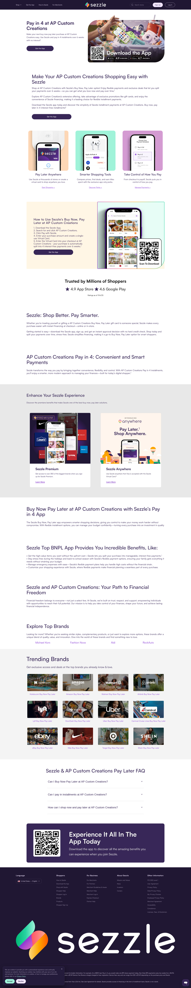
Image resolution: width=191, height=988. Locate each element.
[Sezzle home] (95, 4)
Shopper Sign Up (62, 905)
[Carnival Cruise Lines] (148, 709)
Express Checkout (93, 898)
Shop (17, 5)
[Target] (113, 736)
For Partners (91, 884)
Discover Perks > (95, 187)
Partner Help (91, 901)
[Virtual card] (48, 151)
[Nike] (78, 736)
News (119, 884)
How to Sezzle (43, 5)
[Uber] (113, 709)
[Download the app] (95, 843)
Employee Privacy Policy (155, 898)
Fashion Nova (78, 642)
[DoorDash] (78, 709)
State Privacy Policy (154, 891)
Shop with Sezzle (62, 887)
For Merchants (57, 5)
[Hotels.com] (42, 682)
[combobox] (142, 5)
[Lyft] (42, 709)
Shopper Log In (61, 894)
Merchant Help (92, 891)
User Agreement (152, 884)
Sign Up (157, 5)
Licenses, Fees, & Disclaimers (157, 912)
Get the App (30, 5)
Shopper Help (61, 891)
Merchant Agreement (154, 901)
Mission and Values (123, 880)
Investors (120, 887)
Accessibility (151, 905)
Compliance (151, 908)
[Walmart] (113, 682)
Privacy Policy (152, 887)
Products (59, 901)
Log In (170, 5)
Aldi (113, 642)
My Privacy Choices (154, 894)
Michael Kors (42, 642)
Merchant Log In (92, 894)
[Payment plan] (143, 151)
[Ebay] (42, 736)
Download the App (62, 884)
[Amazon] (78, 682)
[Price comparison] (95, 151)
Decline (21, 981)
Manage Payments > (143, 187)
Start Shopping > (48, 187)
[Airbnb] (148, 682)
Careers (119, 891)
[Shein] (148, 736)
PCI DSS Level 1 (152, 880)
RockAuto (148, 642)
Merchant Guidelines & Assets (97, 887)
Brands (58, 898)
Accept (9, 981)
